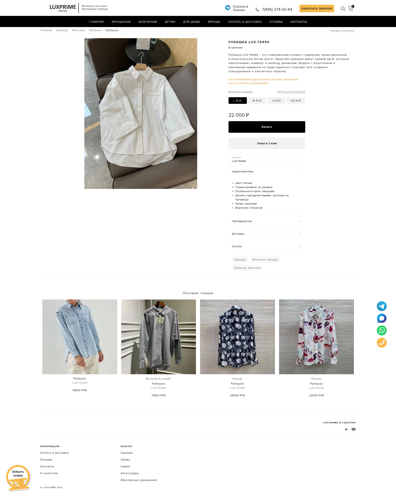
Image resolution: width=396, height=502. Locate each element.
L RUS (237, 100)
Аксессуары (130, 473)
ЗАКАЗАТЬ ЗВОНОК (316, 8)
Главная (96, 21)
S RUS (276, 100)
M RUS (257, 100)
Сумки (125, 466)
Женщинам (121, 21)
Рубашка (79, 380)
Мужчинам (148, 21)
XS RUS (296, 100)
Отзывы (276, 21)
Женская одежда (265, 259)
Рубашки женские (247, 267)
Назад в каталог (342, 30)
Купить (267, 126)
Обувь (125, 459)
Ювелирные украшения (139, 480)
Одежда (240, 259)
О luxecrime (49, 473)
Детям (170, 21)
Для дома (191, 21)
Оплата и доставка (245, 21)
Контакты (299, 21)
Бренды (214, 21)
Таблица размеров (291, 91)
